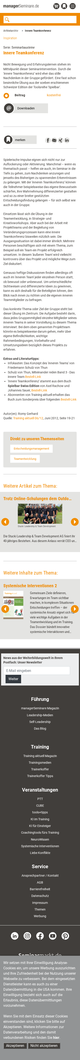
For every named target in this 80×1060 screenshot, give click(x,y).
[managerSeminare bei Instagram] (27, 935)
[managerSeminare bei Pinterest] (65, 935)
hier (56, 1037)
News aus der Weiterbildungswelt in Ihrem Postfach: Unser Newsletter (33, 660)
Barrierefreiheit (40, 889)
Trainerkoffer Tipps (40, 776)
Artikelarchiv (10, 30)
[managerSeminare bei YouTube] (53, 935)
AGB (40, 882)
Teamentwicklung (25, 458)
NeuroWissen (40, 839)
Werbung (40, 916)
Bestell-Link (33, 377)
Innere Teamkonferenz (38, 30)
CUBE (40, 805)
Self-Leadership (40, 722)
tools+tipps (40, 812)
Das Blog (40, 728)
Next (74, 522)
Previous (5, 522)
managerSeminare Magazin (40, 708)
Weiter (13, 679)
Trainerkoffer (40, 769)
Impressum (40, 902)
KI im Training (40, 819)
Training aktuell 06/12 (28, 418)
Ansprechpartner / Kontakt (40, 875)
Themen (40, 909)
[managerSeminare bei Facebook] (40, 935)
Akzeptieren (15, 1046)
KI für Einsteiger (40, 826)
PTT (40, 799)
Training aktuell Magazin (40, 756)
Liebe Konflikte (40, 853)
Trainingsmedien (40, 762)
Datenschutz (40, 896)
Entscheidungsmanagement (31, 448)
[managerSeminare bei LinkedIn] (15, 935)
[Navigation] (73, 6)
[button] (25, 109)
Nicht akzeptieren (44, 1046)
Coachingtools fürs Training (40, 832)
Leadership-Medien (40, 715)
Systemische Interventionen (40, 846)
